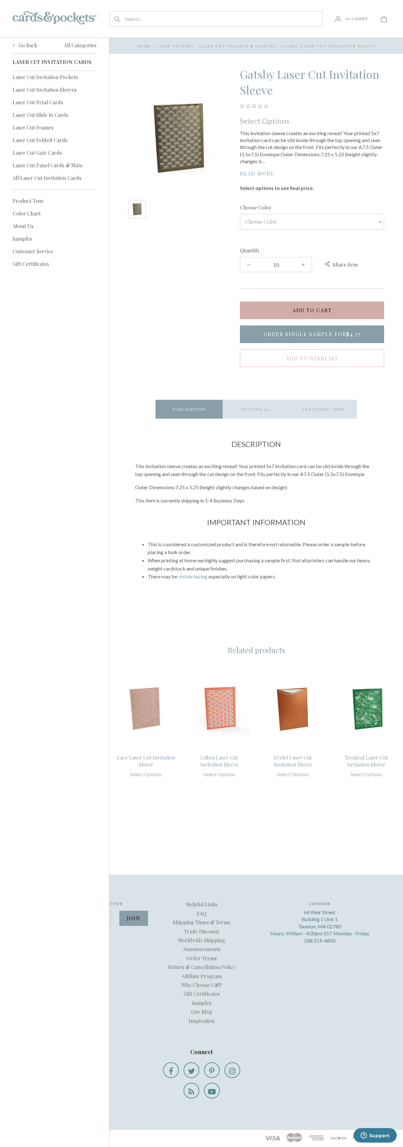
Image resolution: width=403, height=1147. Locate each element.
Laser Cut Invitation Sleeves (45, 89)
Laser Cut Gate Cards (37, 152)
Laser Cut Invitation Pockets (45, 77)
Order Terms (201, 958)
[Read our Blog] (191, 1090)
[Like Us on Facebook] (171, 1070)
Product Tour (28, 201)
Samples (22, 238)
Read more (257, 173)
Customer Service (33, 251)
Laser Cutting (175, 46)
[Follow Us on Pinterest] (212, 1070)
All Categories (80, 45)
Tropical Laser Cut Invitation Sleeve (366, 761)
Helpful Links (201, 904)
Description (189, 409)
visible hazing (192, 576)
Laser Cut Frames (33, 127)
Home (144, 46)
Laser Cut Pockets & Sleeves (237, 46)
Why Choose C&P (201, 985)
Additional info (323, 409)
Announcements (201, 949)
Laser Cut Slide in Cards (40, 115)
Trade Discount (201, 931)
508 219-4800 (319, 940)
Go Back (27, 45)
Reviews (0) (256, 409)
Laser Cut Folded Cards (40, 140)
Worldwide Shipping (201, 940)
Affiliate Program (202, 976)
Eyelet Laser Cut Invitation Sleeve (293, 761)
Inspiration (201, 1021)
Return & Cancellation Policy (201, 967)
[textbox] (312, 221)
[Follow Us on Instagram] (232, 1070)
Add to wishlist (312, 358)
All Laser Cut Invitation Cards (47, 178)
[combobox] (312, 221)
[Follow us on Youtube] (212, 1090)
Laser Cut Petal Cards (38, 102)
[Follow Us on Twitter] (191, 1070)
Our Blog (201, 1011)
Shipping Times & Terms (201, 922)
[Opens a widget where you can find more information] (375, 1136)
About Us (23, 226)
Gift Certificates (31, 264)
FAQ (201, 913)
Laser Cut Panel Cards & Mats (47, 165)
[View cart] (384, 18)
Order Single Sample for (312, 334)
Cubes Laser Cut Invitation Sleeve (219, 761)
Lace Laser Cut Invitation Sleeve (146, 761)
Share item (345, 264)
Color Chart (27, 213)
